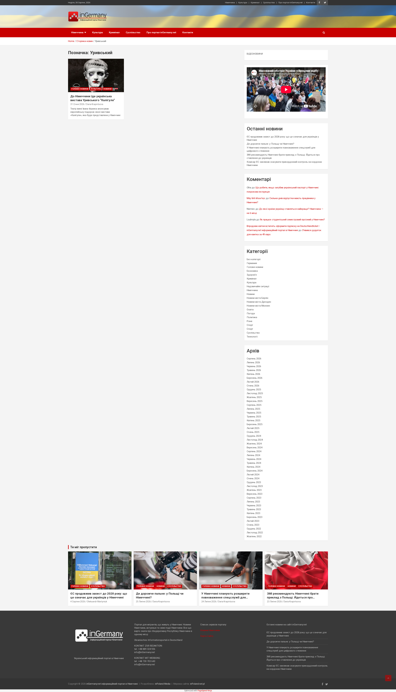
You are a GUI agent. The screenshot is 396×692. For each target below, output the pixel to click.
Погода (251, 313)
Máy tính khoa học (256, 198)
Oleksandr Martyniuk (97, 601)
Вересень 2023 (254, 494)
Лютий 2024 (253, 474)
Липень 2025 (253, 408)
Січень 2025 (253, 432)
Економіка (252, 271)
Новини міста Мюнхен (258, 305)
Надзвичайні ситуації (258, 286)
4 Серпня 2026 (77, 601)
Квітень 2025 (253, 420)
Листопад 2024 (255, 439)
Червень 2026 (254, 366)
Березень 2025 (254, 424)
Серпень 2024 (254, 451)
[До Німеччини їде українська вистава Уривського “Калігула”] (96, 75)
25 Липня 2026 (143, 601)
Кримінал (255, 2)
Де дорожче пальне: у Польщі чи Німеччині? (270, 143)
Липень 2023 (253, 501)
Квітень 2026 (253, 374)
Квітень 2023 (253, 513)
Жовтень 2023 (254, 490)
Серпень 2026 (254, 358)
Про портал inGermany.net (290, 2)
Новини (107, 89)
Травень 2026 (254, 370)
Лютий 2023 (253, 521)
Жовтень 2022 (254, 536)
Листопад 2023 (255, 486)
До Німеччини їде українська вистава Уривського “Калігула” (92, 98)
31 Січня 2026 (77, 104)
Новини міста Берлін (257, 298)
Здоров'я (252, 274)
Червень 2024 (254, 459)
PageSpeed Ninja (205, 691)
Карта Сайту (206, 636)
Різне (249, 321)
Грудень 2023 (254, 482)
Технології (252, 336)
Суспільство (269, 2)
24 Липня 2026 (208, 601)
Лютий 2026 (253, 381)
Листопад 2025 (255, 393)
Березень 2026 (254, 378)
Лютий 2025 (253, 428)
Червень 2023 (254, 505)
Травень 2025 (254, 416)
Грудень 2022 (254, 528)
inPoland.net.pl (197, 683)
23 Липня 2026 (274, 601)
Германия (252, 263)
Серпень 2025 (254, 405)
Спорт (250, 325)
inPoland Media (162, 683)
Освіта (250, 309)
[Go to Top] (388, 678)
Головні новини (79, 89)
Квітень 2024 (253, 466)
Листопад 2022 (255, 532)
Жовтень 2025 (254, 397)
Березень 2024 (254, 470)
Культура (242, 2)
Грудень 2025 (254, 389)
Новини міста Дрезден (259, 301)
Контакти (310, 2)
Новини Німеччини (210, 630)
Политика (252, 317)
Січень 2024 (253, 478)
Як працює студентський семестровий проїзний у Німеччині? (292, 219)
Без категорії (253, 259)
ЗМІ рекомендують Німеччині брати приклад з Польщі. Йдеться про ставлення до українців (293, 597)
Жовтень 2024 (254, 443)
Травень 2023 (254, 509)
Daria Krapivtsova (94, 104)
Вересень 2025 (254, 401)
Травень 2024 (254, 463)
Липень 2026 (253, 362)
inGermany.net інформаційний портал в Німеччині (112, 683)
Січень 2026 (253, 385)
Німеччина (230, 2)
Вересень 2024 (254, 447)
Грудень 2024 (254, 436)
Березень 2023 (254, 517)
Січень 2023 (253, 524)
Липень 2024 (253, 455)
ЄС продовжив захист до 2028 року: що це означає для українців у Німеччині (98, 595)
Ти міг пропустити (83, 547)
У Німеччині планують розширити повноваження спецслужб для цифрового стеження (225, 597)
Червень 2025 (254, 412)
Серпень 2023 (254, 497)
